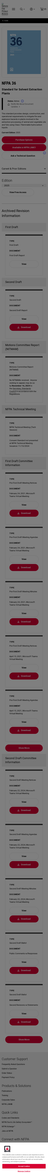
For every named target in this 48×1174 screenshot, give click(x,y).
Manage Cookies (24, 1171)
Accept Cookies (24, 1166)
